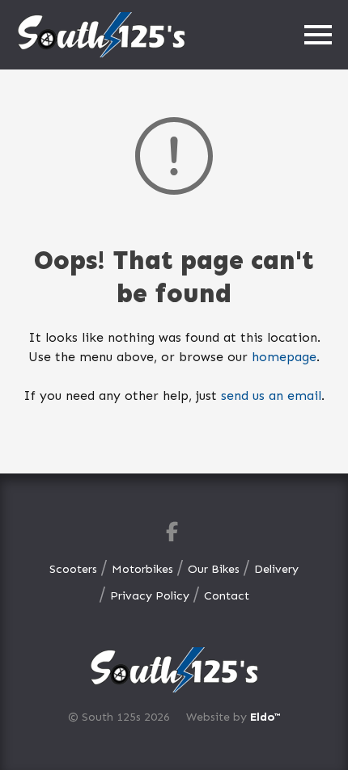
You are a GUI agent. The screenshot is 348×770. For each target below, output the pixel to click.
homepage (284, 356)
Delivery (276, 569)
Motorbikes (142, 569)
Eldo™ (265, 716)
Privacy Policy (149, 595)
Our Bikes (214, 569)
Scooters (73, 569)
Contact (226, 595)
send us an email (271, 395)
